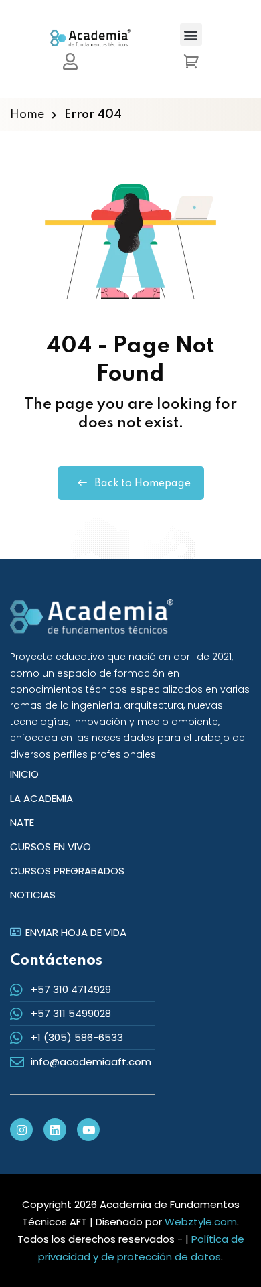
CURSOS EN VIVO (50, 846)
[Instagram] (21, 1129)
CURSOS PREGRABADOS (67, 871)
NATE (22, 822)
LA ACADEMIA (41, 798)
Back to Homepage (142, 483)
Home (27, 115)
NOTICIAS (33, 895)
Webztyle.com (201, 1222)
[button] (191, 34)
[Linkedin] (55, 1129)
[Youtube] (88, 1129)
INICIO (24, 774)
